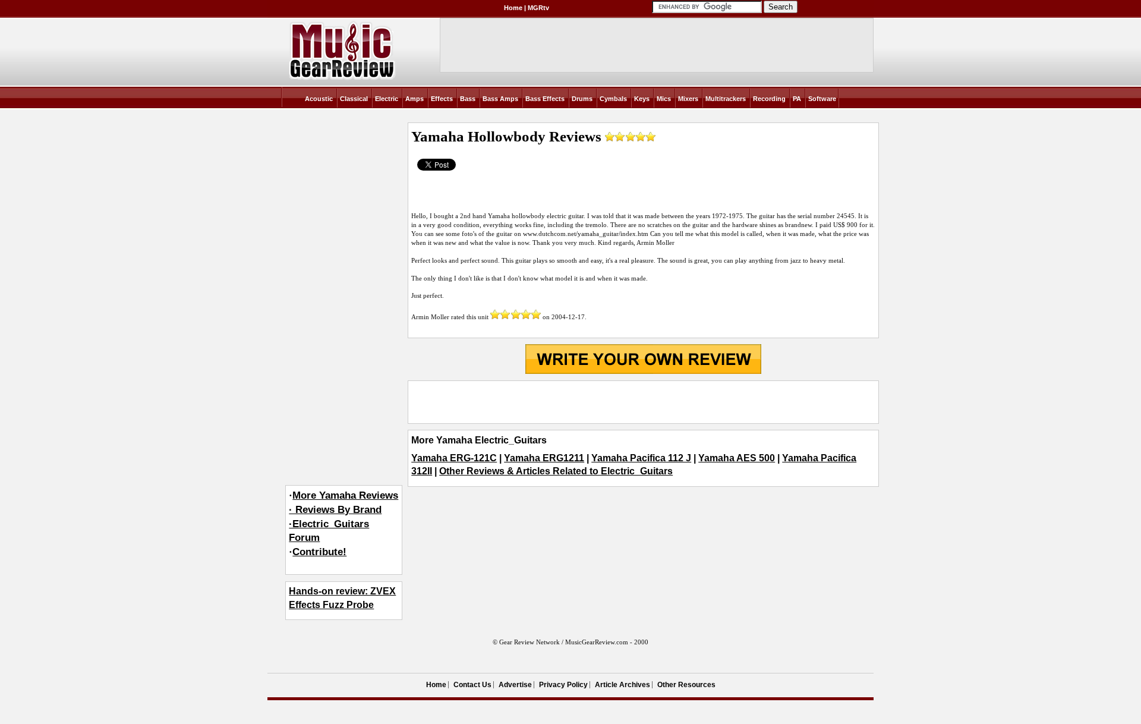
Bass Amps (500, 98)
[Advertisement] (643, 402)
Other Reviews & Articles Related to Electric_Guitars (556, 471)
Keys (642, 98)
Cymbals (613, 98)
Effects (442, 98)
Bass (467, 98)
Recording (769, 98)
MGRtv (538, 7)
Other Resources (686, 684)
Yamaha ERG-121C (454, 458)
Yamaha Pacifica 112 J (641, 458)
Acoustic (319, 98)
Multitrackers (725, 98)
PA (797, 98)
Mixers (688, 98)
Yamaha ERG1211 (544, 458)
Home (513, 7)
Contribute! (319, 552)
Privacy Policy (563, 684)
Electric (386, 98)
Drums (582, 98)
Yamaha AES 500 (736, 458)
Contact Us (472, 684)
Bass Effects (545, 98)
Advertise (515, 684)
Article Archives (622, 684)
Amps (414, 98)
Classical (354, 98)
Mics (664, 98)
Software (822, 98)
